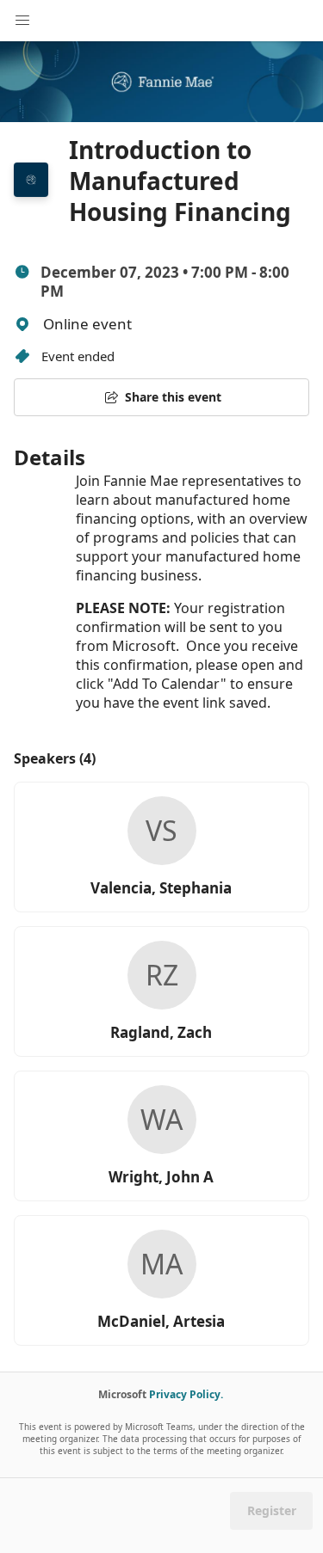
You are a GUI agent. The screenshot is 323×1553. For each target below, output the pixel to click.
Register (271, 1510)
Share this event (173, 397)
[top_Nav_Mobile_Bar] (22, 20)
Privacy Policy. (186, 1394)
